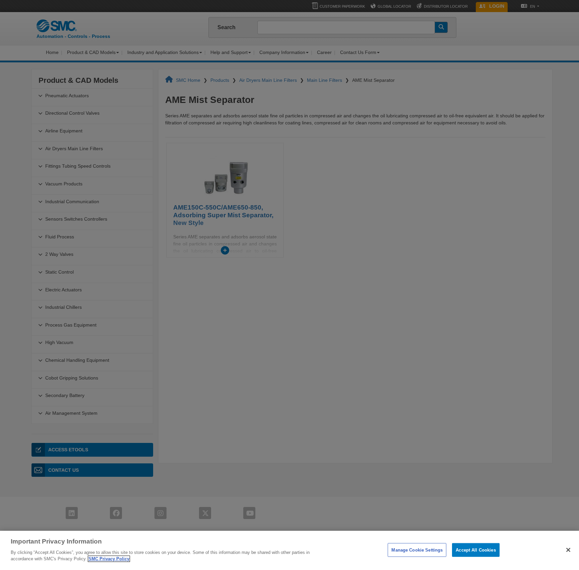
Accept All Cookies (476, 549)
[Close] (568, 550)
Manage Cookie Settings (417, 549)
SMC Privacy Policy (108, 558)
